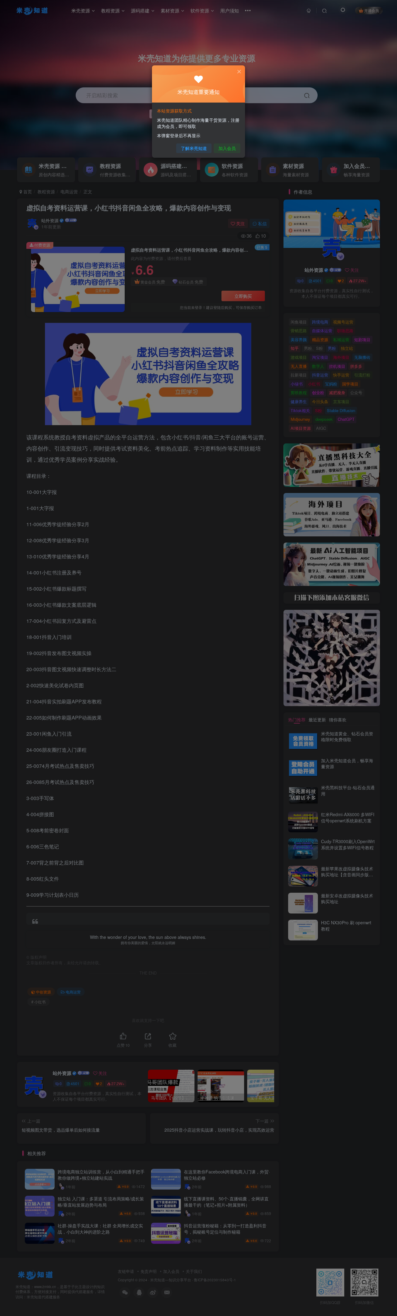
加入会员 (227, 148)
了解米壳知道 (194, 148)
